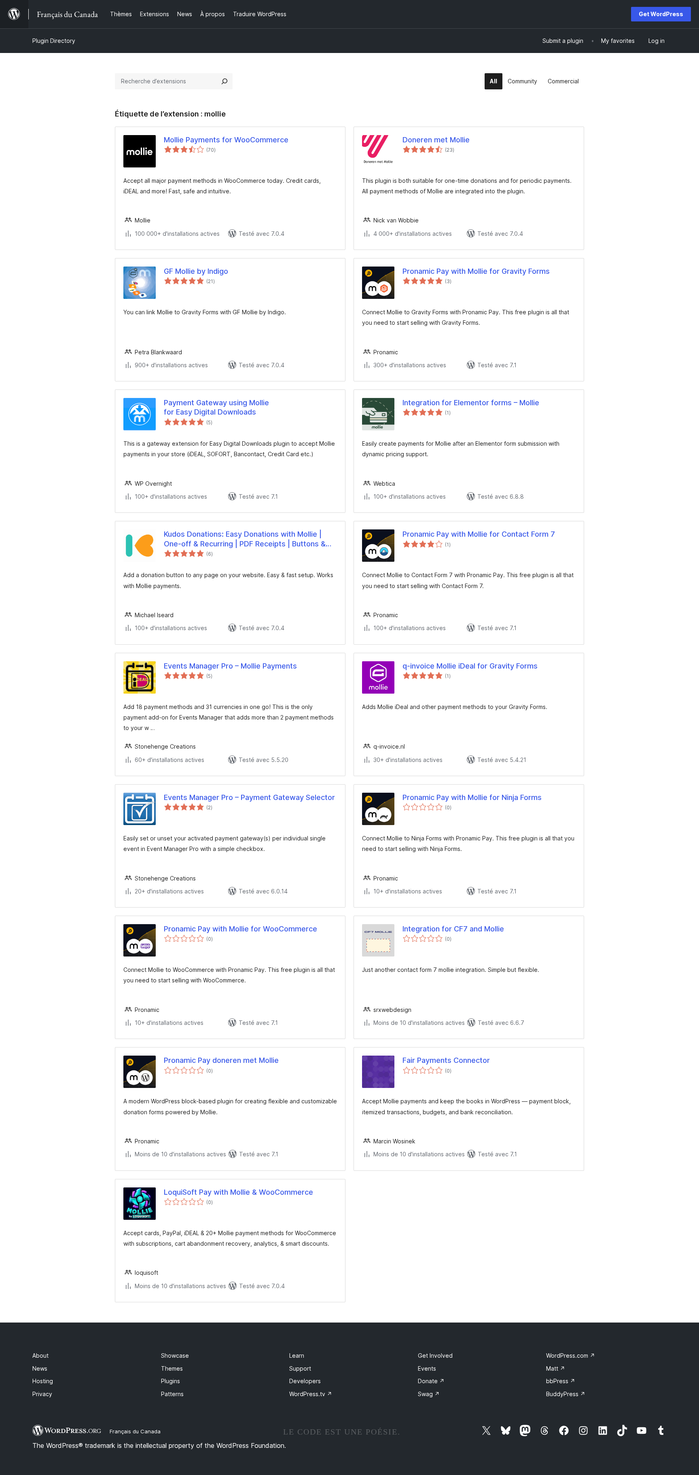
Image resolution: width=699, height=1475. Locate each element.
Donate (431, 1381)
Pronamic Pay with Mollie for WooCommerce (240, 929)
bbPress (560, 1381)
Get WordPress (661, 14)
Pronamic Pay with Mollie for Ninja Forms (472, 797)
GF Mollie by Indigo (196, 271)
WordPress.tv (310, 1393)
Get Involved (435, 1355)
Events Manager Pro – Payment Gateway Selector (249, 797)
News (39, 1368)
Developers (305, 1381)
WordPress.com (570, 1355)
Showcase (175, 1355)
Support (300, 1368)
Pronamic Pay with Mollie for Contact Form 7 (478, 534)
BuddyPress (565, 1393)
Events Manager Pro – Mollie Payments (230, 666)
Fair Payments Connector (446, 1060)
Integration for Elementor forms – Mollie (470, 402)
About (40, 1355)
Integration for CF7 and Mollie (453, 929)
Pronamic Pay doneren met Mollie (221, 1060)
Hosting (42, 1381)
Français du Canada (135, 1431)
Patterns (172, 1393)
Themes (172, 1368)
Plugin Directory (53, 40)
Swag (429, 1393)
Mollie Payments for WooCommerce (226, 139)
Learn (296, 1355)
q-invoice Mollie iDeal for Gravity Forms (470, 666)
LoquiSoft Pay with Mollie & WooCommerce (238, 1192)
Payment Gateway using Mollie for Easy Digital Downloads (216, 407)
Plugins (170, 1381)
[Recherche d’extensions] (224, 81)
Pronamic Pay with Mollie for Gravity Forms (476, 271)
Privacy (42, 1393)
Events (427, 1368)
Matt (555, 1368)
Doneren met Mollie (436, 139)
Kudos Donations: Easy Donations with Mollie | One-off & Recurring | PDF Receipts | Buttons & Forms (245, 539)
